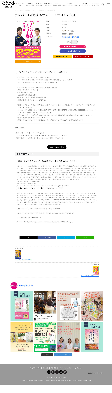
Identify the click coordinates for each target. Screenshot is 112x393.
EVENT (84, 4)
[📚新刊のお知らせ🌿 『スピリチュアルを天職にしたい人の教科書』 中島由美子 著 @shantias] (92, 337)
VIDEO (70, 4)
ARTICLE (39, 4)
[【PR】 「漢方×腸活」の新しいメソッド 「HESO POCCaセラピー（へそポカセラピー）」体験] (45, 306)
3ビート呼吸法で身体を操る (90, 276)
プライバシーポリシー (66, 368)
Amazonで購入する (62, 56)
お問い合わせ (79, 368)
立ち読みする (28, 61)
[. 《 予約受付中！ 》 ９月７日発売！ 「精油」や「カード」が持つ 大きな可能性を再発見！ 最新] (92, 306)
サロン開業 (66, 37)
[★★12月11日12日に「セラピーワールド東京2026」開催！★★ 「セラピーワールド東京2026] (45, 337)
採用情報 (54, 368)
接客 (77, 37)
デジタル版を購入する (72, 51)
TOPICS (30, 4)
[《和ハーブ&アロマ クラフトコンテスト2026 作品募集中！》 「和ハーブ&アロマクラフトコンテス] (21, 337)
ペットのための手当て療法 (23, 259)
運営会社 (46, 368)
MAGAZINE (20, 4)
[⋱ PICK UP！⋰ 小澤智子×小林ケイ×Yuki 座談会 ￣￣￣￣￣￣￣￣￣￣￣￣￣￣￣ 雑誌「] (68, 337)
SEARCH (95, 4)
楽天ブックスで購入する (83, 56)
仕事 (73, 37)
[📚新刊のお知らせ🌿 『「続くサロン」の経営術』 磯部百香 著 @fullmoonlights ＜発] (21, 306)
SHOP (57, 4)
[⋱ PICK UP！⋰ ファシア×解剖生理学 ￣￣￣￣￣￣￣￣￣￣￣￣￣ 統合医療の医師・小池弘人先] (68, 306)
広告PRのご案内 (35, 368)
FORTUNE (47, 4)
